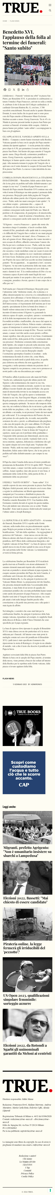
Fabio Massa (27, 1099)
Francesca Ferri (20, 1104)
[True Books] (23, 744)
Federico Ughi (36, 1107)
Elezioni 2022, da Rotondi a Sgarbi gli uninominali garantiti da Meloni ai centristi (27, 1049)
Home (5, 21)
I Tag (27, 1167)
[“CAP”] (24, 772)
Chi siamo (27, 1158)
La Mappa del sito (27, 1161)
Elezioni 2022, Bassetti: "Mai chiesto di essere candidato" (25, 900)
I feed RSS (27, 1164)
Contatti (27, 1170)
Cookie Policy (27, 1176)
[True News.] (22, 8)
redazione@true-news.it (21, 1119)
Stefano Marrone (35, 1104)
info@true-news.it (41, 1144)
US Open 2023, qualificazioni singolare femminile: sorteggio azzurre (26, 999)
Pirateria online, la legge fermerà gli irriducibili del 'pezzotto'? (24, 947)
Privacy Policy (27, 1173)
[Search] (50, 10)
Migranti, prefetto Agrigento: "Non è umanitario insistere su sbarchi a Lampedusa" (27, 851)
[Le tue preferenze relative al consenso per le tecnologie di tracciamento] (50, 1190)
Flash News (14, 21)
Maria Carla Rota (20, 1107)
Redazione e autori (27, 1155)
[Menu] (50, 5)
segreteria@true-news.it (31, 1130)
